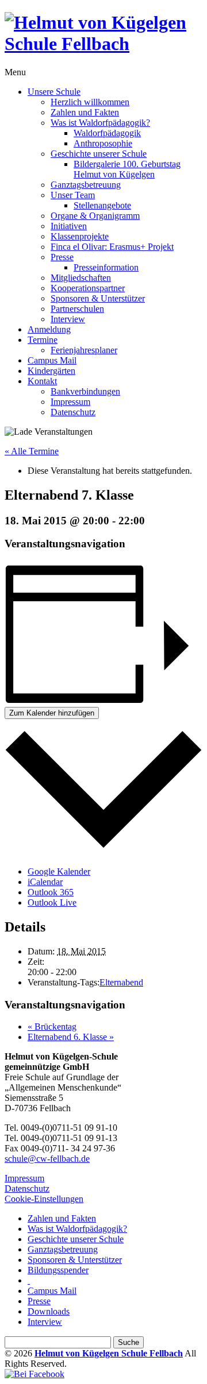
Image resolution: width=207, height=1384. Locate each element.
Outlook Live (52, 902)
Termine (42, 340)
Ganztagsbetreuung (86, 185)
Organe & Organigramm (95, 216)
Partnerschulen (77, 309)
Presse (62, 257)
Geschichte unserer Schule (99, 153)
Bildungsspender (58, 1270)
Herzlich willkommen (90, 102)
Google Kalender (59, 871)
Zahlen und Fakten (85, 112)
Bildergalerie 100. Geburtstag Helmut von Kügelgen (127, 169)
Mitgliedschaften (81, 278)
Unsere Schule (54, 91)
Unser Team (73, 195)
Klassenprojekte (80, 236)
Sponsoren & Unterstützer (98, 298)
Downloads (49, 1311)
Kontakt (42, 381)
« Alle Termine (32, 451)
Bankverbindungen (85, 391)
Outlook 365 (51, 892)
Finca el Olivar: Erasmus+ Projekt (112, 247)
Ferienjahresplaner (84, 350)
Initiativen (69, 226)
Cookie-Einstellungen (44, 1199)
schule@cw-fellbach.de (47, 1158)
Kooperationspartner (88, 288)
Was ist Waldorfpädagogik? (100, 122)
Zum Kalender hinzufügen (51, 713)
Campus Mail (52, 360)
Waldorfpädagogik (107, 133)
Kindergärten (51, 371)
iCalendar (45, 882)
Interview (68, 319)
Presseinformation (106, 267)
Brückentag (52, 1026)
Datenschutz (73, 412)
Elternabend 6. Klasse (71, 1037)
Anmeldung (49, 329)
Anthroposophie (103, 143)
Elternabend (121, 982)
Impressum (70, 402)
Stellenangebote (102, 205)
